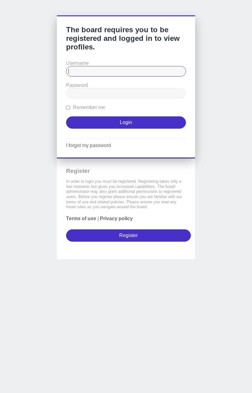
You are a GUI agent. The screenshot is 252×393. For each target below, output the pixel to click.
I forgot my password (88, 145)
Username (77, 63)
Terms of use (81, 218)
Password (77, 85)
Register (128, 235)
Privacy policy (116, 218)
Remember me (88, 107)
